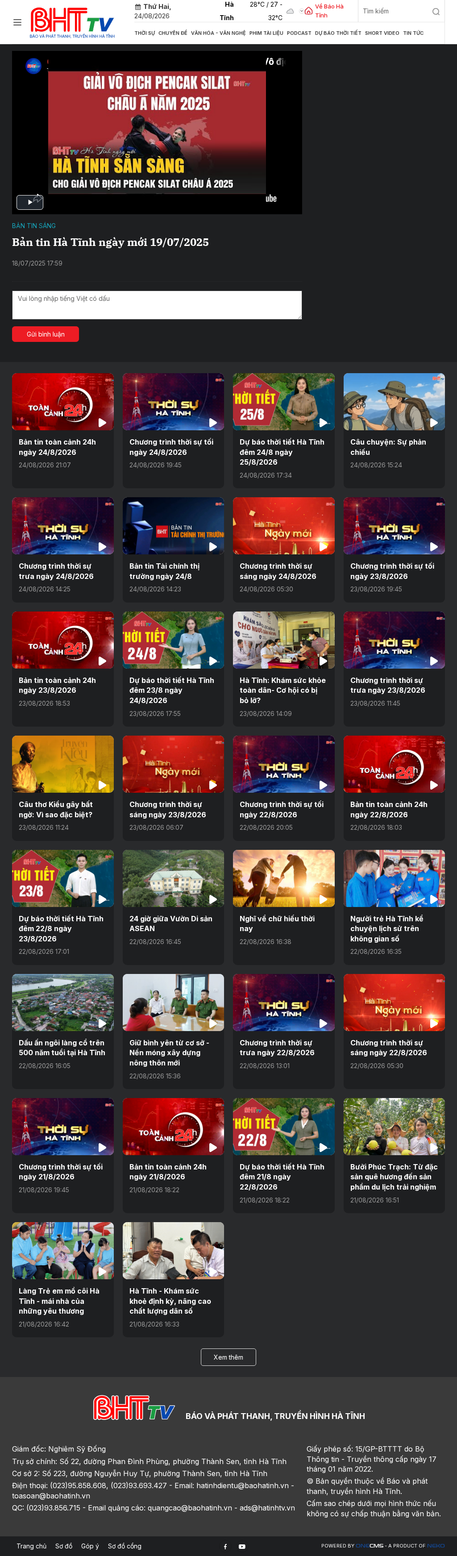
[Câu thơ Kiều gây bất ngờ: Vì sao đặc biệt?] (63, 764)
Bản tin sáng (34, 225)
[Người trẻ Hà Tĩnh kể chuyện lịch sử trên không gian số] (394, 878)
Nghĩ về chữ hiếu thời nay (277, 923)
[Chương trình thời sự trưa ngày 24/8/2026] (63, 525)
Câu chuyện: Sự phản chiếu (388, 446)
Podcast (299, 33)
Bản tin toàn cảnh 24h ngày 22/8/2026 (389, 809)
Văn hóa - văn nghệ (218, 33)
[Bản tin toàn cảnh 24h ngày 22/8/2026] (394, 764)
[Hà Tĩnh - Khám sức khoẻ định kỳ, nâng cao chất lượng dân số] (173, 1250)
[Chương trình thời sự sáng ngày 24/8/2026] (284, 525)
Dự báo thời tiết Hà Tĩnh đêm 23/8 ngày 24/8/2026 (171, 690)
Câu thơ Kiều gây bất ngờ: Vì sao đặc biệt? (56, 809)
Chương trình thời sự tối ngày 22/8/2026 (282, 809)
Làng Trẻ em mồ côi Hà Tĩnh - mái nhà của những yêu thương (59, 1300)
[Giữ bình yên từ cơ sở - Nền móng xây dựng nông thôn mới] (173, 1002)
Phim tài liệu (266, 33)
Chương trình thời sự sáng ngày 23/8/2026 (167, 809)
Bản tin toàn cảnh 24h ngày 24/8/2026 (57, 446)
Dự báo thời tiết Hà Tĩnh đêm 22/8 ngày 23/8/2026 (61, 928)
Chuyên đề (172, 33)
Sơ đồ (63, 1546)
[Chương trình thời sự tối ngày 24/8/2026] (173, 401)
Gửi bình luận (46, 334)
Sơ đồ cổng (124, 1546)
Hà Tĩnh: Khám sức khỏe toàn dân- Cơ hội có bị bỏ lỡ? (283, 690)
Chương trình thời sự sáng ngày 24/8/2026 (278, 571)
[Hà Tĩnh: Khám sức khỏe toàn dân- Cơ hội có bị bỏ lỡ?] (284, 640)
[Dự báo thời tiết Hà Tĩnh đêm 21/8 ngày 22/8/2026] (284, 1126)
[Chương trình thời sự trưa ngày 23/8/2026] (394, 640)
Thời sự (144, 33)
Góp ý (90, 1546)
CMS (369, 1546)
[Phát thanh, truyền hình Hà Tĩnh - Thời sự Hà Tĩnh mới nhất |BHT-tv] (72, 21)
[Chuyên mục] (17, 22)
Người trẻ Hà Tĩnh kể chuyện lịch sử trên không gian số (387, 928)
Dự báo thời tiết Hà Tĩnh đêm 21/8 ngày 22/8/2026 (282, 1176)
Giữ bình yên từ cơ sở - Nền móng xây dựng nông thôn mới (169, 1052)
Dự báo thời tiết (338, 33)
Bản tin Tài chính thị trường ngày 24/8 (164, 571)
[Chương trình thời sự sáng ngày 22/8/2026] (394, 1002)
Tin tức (413, 33)
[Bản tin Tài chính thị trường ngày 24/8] (173, 525)
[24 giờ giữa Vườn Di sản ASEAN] (173, 878)
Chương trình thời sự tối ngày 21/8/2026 (61, 1171)
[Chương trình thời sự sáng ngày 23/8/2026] (173, 764)
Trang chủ (31, 1546)
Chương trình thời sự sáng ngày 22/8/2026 (388, 1047)
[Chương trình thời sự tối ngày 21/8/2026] (63, 1126)
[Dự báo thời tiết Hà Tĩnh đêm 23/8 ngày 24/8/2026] (173, 640)
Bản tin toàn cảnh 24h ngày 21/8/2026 (168, 1171)
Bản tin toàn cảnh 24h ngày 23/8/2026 (57, 685)
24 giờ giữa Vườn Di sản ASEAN (170, 923)
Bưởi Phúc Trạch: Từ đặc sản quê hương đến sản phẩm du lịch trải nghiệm (394, 1176)
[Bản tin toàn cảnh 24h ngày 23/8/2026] (63, 640)
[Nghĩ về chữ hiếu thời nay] (284, 878)
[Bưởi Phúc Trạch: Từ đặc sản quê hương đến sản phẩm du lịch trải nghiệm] (394, 1126)
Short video (382, 33)
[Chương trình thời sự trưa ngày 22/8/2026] (284, 1002)
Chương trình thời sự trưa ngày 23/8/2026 (387, 685)
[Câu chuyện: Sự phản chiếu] (394, 401)
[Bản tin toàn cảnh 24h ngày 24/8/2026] (63, 401)
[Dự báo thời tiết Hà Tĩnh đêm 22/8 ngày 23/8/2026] (63, 878)
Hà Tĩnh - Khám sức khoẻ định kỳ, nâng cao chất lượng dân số (170, 1300)
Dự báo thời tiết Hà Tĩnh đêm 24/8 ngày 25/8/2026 (282, 451)
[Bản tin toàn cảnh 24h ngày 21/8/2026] (173, 1126)
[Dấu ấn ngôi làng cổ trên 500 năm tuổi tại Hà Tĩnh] (63, 1002)
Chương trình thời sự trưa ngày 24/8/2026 (56, 571)
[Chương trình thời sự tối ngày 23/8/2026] (394, 525)
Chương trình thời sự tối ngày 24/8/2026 (171, 446)
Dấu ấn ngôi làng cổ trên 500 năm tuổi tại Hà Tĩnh (62, 1047)
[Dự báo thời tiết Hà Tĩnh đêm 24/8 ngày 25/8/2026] (284, 401)
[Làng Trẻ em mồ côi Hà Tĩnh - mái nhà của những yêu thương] (63, 1250)
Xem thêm (228, 1357)
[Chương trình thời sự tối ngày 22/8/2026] (284, 764)
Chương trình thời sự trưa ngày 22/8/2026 (277, 1047)
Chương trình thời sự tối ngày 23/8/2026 (392, 571)
